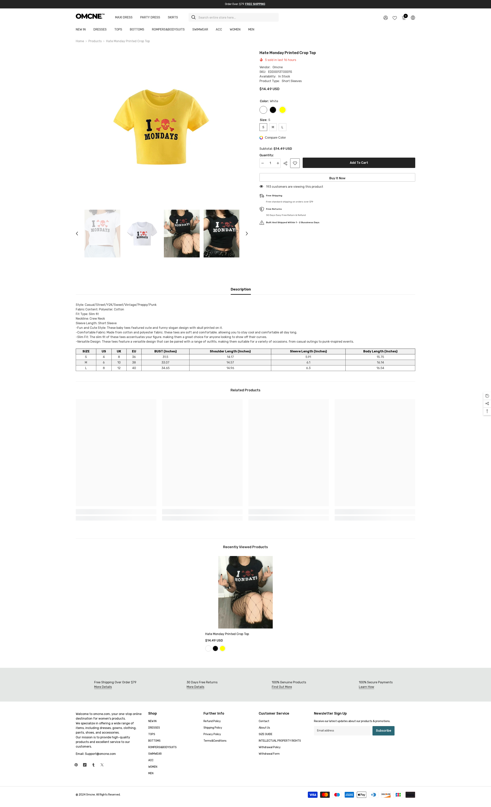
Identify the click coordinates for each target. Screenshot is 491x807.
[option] (162, 126)
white (208, 648)
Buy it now (337, 178)
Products (95, 41)
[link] (116, 511)
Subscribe (383, 730)
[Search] (234, 17)
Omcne (278, 67)
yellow (222, 648)
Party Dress (150, 17)
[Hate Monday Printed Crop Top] (245, 592)
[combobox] (237, 17)
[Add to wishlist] (295, 163)
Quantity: (267, 155)
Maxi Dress (124, 17)
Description (241, 289)
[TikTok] (85, 765)
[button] (77, 233)
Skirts (173, 17)
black (215, 648)
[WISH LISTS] (395, 18)
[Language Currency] (413, 17)
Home (80, 41)
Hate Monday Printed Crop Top (227, 634)
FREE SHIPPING (255, 4)
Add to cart (359, 163)
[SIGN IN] (385, 17)
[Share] (286, 163)
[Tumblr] (93, 765)
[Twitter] (102, 765)
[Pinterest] (76, 765)
